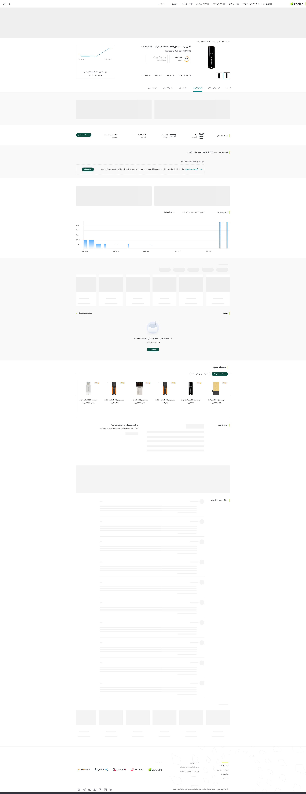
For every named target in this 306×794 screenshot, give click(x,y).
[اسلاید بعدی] (75, 396)
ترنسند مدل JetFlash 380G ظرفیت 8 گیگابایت (216, 401)
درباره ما (225, 779)
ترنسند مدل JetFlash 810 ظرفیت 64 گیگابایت (165, 401)
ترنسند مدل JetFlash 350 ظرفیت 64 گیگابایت (190, 401)
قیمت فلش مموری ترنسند (204, 41)
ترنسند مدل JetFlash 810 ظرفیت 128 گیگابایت (114, 401)
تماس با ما (224, 774)
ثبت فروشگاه (224, 766)
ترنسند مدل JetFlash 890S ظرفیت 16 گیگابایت (140, 401)
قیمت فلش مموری (218, 41)
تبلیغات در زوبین (222, 770)
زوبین (228, 41)
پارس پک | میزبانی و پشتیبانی (189, 767)
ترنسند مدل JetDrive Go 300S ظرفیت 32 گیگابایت (89, 401)
